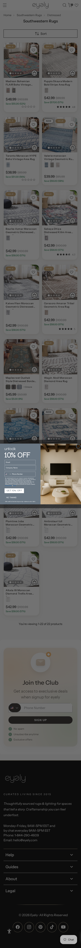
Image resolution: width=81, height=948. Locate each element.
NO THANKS (11, 498)
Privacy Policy (8, 485)
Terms (14, 485)
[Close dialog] (78, 446)
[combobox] (8, 474)
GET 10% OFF (14, 491)
